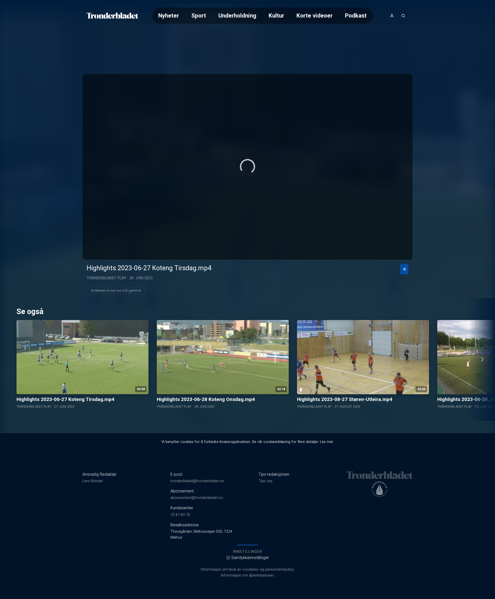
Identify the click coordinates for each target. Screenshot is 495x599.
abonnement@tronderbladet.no (196, 498)
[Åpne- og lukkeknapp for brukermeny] (392, 16)
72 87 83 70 (180, 515)
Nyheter (168, 15)
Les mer (326, 442)
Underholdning (237, 15)
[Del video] (404, 269)
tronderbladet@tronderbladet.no (197, 481)
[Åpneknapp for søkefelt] (403, 16)
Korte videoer (314, 15)
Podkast (356, 15)
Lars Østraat (92, 481)
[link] (112, 15)
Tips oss (266, 481)
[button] (247, 166)
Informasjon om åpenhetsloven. (247, 575)
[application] (247, 167)
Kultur (276, 15)
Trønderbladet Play (106, 278)
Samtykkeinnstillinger (250, 557)
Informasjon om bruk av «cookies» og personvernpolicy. (247, 569)
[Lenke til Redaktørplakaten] (379, 489)
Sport (198, 15)
